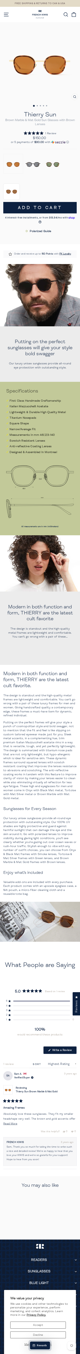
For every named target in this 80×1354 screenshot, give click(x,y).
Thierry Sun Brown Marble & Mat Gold (36, 1091)
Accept (38, 1325)
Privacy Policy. (36, 1315)
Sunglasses (39, 1271)
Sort (38, 1064)
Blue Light (39, 1283)
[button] (40, 133)
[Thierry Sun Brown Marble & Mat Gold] (13, 164)
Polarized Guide (40, 231)
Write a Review (64, 1051)
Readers (39, 1260)
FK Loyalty (65, 253)
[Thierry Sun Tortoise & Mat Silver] (53, 164)
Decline (38, 1335)
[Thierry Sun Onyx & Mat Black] (33, 164)
